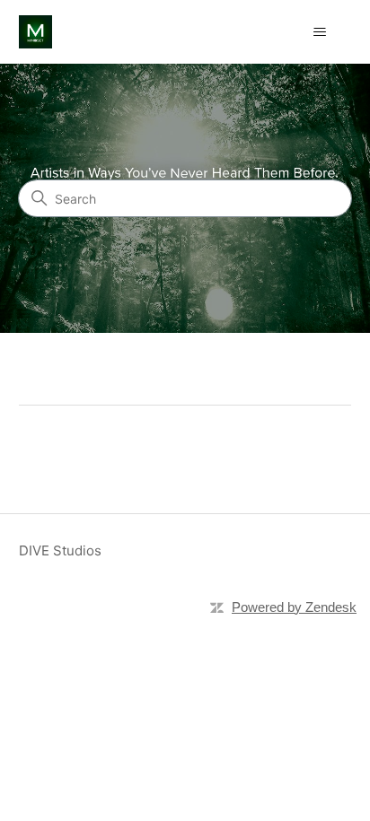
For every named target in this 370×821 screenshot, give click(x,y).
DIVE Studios (60, 550)
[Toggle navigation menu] (319, 32)
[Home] (35, 31)
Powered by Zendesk (294, 607)
